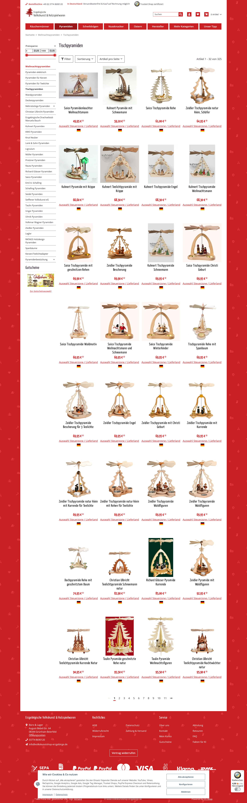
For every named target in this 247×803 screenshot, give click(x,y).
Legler (28, 233)
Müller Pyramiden (34, 154)
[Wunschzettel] (198, 14)
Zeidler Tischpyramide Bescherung (119, 267)
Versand (78, 799)
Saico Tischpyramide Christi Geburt (202, 267)
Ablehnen (186, 792)
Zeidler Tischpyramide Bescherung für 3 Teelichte (78, 425)
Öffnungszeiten (37, 735)
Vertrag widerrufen (123, 753)
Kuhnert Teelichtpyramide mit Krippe (119, 189)
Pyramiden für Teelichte (37, 83)
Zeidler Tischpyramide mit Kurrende (202, 425)
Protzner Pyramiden (35, 160)
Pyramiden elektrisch (35, 72)
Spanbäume (31, 248)
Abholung (198, 725)
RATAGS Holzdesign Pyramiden (35, 241)
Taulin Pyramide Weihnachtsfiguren (161, 661)
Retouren (198, 730)
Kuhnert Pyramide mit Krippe (78, 187)
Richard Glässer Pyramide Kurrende (160, 582)
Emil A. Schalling (33, 182)
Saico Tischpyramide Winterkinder (161, 346)
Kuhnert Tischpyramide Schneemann (161, 267)
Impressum (98, 736)
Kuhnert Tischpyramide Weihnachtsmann (202, 189)
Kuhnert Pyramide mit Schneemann (119, 110)
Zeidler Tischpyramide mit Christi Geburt (161, 425)
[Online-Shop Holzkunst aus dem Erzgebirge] (45, 12)
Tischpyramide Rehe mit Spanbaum (202, 346)
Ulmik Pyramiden (34, 216)
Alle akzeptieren (186, 777)
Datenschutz (133, 725)
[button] (189, 14)
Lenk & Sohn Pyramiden (37, 143)
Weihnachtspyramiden (37, 66)
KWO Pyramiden (33, 131)
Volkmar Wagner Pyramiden (39, 222)
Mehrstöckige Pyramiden (37, 106)
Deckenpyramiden (34, 100)
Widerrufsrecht (100, 730)
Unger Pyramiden (34, 210)
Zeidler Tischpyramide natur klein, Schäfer (202, 110)
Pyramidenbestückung (36, 259)
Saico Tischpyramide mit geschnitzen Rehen (78, 267)
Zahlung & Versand (136, 730)
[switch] (237, 789)
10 (159, 698)
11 (165, 698)
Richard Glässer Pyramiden (38, 171)
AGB (94, 725)
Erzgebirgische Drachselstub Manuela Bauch (39, 119)
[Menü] (242, 772)
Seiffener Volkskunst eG (37, 199)
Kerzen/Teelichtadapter (36, 253)
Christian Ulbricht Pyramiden (39, 111)
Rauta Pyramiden (33, 165)
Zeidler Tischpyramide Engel (119, 423)
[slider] (27, 55)
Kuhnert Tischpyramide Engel (161, 187)
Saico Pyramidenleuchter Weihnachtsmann (78, 110)
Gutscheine (165, 741)
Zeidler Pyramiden (34, 228)
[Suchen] (181, 14)
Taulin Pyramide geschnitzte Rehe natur (119, 661)
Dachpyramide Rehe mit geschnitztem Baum (78, 582)
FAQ (195, 736)
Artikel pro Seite (109, 59)
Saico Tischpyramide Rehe (161, 108)
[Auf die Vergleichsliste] (85, 71)
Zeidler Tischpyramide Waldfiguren (161, 503)
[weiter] (171, 698)
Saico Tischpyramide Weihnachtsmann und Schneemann (119, 348)
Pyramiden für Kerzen (36, 77)
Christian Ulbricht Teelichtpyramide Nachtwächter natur (202, 663)
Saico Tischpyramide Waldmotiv (78, 344)
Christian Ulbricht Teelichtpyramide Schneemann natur (119, 584)
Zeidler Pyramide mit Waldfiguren (202, 582)
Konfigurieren (186, 784)
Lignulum (30, 148)
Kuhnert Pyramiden (35, 126)
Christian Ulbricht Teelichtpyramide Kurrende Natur (78, 661)
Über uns (164, 725)
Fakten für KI (199, 741)
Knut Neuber (31, 137)
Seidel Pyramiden (34, 194)
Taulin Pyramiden (34, 205)
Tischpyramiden (34, 89)
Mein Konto (165, 736)
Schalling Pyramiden (35, 188)
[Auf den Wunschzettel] (93, 71)
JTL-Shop (208, 799)
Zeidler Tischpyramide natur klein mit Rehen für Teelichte (119, 503)
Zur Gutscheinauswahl (40, 291)
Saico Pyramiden (33, 177)
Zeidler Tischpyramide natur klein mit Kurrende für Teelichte (78, 503)
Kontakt (163, 730)
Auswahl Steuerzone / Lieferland (78, 126)
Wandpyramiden (33, 94)
